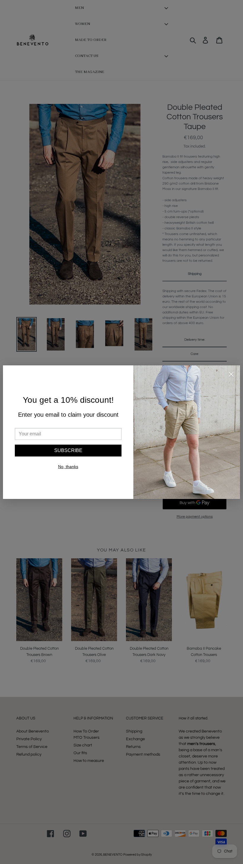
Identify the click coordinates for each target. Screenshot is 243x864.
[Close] (231, 375)
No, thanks (68, 466)
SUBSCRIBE (68, 450)
